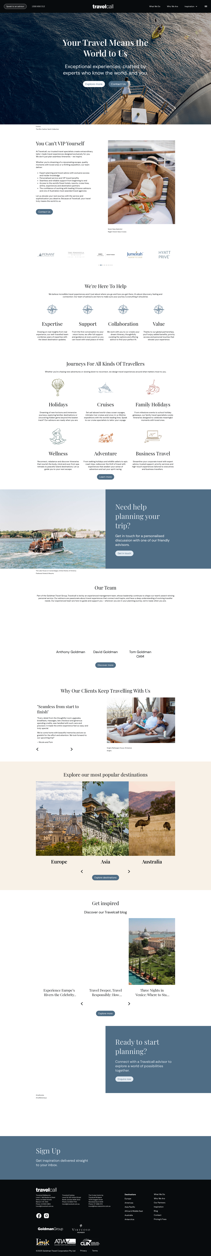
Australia (152, 861)
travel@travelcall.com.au (44, 1206)
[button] (99, 265)
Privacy (83, 1251)
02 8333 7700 (72, 1202)
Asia (105, 861)
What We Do (154, 6)
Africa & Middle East (134, 1211)
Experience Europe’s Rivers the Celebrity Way (152, 994)
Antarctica (129, 1219)
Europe (59, 861)
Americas (129, 1203)
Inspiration (189, 6)
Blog (156, 1211)
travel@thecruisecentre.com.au (100, 1206)
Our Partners (159, 1202)
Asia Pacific (130, 1207)
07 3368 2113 (98, 1204)
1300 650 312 (38, 6)
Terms (95, 1251)
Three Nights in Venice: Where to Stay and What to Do (105, 994)
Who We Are (172, 6)
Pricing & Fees (160, 1219)
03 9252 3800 (46, 1204)
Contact (157, 1215)
